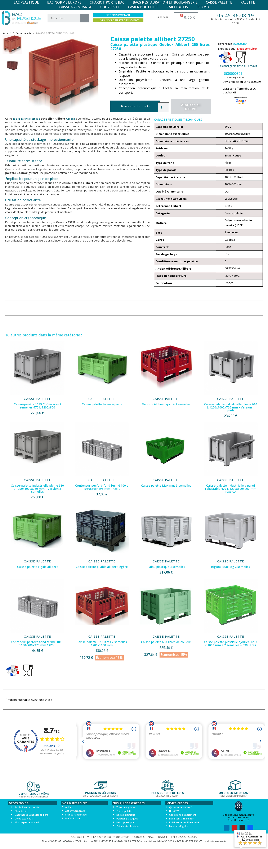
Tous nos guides (125, 807)
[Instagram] (242, 828)
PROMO (202, 7)
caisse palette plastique (26, 118)
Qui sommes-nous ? (180, 807)
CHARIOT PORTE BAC (107, 2)
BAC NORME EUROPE (64, 2)
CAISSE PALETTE (219, 2)
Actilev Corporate (75, 810)
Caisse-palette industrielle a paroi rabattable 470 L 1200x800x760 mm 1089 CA (230, 488)
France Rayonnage (75, 814)
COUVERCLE (110, 7)
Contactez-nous (24, 818)
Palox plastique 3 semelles (166, 567)
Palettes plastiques (127, 818)
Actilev (69, 807)
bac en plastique (125, 814)
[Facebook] (250, 828)
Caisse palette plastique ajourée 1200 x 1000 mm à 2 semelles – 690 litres (230, 643)
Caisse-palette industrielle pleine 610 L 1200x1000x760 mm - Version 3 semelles (37, 488)
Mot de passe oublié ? (27, 822)
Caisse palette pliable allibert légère (102, 567)
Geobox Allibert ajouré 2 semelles (166, 404)
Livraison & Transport (181, 818)
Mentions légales (178, 826)
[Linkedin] (226, 828)
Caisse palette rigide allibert (37, 567)
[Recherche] (84, 18)
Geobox (70, 118)
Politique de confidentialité (184, 822)
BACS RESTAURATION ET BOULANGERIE (165, 2)
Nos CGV (174, 811)
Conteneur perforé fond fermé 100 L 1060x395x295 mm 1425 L (101, 486)
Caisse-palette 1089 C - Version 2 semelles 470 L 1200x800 (37, 405)
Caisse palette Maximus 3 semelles (166, 485)
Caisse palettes (124, 811)
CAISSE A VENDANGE (75, 7)
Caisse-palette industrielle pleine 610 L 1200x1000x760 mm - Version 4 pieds (230, 407)
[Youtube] (234, 828)
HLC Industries (73, 818)
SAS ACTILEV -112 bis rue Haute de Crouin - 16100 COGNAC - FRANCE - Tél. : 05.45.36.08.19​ (134, 837)
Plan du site (21, 811)
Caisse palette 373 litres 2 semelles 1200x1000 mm (102, 643)
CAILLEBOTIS (177, 7)
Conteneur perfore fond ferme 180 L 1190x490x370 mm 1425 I (37, 643)
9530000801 (232, 73)
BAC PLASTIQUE (26, 2)
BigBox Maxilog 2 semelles (230, 567)
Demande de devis (135, 106)
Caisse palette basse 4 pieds (102, 404)
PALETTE (247, 2)
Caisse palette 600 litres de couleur (166, 642)
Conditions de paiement (182, 814)
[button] (31, 76)
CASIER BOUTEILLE (143, 7)
